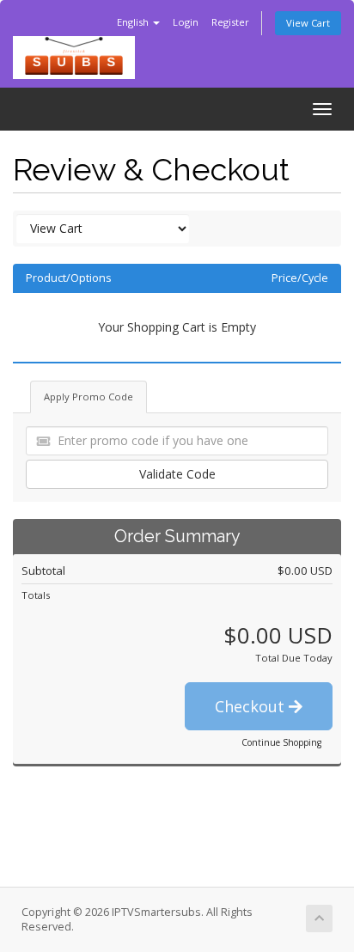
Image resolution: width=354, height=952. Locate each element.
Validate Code (177, 474)
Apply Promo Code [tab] (88, 396)
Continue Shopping (281, 742)
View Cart (308, 22)
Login (185, 21)
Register (230, 21)
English (134, 21)
